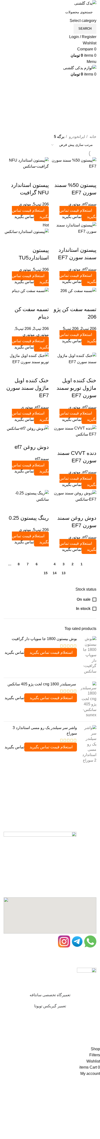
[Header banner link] (50, 569)
